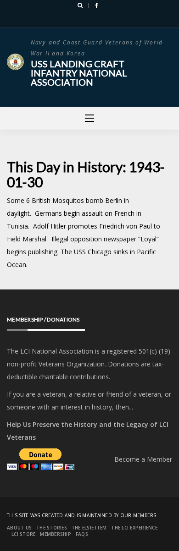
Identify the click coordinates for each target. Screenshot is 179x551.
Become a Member (143, 459)
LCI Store (23, 534)
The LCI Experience (134, 527)
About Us (19, 527)
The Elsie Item (89, 527)
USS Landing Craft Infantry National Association (79, 72)
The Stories (51, 527)
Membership (55, 534)
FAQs (82, 534)
